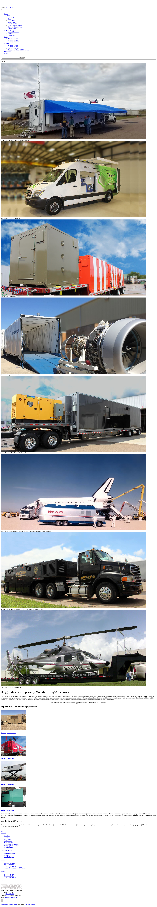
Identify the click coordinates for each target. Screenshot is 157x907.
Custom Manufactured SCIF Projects (18, 50)
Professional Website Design (9, 904)
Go (2, 831)
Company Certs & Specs (15, 27)
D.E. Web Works (30, 904)
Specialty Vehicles (13, 38)
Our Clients (11, 20)
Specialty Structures (13, 42)
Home (6, 14)
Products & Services (10, 30)
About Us (7, 15)
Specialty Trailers (13, 40)
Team (9, 19)
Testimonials (11, 22)
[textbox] (10, 58)
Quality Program (13, 24)
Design (6, 37)
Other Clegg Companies (15, 25)
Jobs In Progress (12, 35)
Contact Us (7, 51)
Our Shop (11, 17)
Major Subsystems (13, 32)
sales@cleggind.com (11, 897)
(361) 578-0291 (9, 7)
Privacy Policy (12, 28)
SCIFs (6, 53)
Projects (10, 33)
